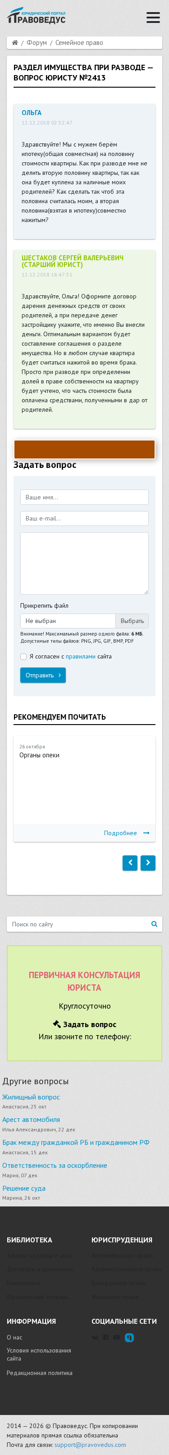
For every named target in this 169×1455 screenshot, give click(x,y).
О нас (14, 1337)
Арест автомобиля (31, 1119)
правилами (81, 656)
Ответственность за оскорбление (54, 1165)
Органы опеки (39, 755)
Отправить (40, 675)
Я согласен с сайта (71, 656)
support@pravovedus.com (90, 1445)
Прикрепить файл (44, 605)
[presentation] (130, 863)
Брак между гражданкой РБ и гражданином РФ (76, 1142)
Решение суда (24, 1188)
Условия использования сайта (39, 1354)
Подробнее (120, 833)
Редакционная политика (40, 1373)
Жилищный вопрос (31, 1096)
